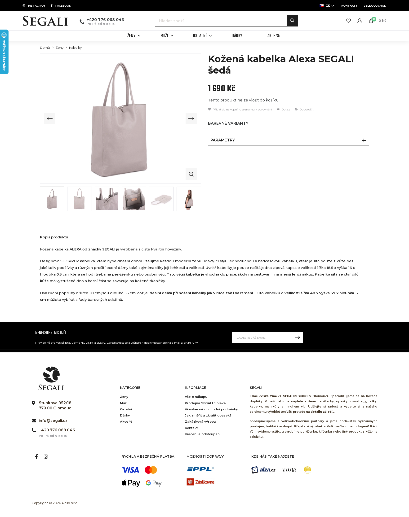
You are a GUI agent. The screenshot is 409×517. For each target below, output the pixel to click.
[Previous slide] (49, 118)
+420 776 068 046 (105, 20)
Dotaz (285, 109)
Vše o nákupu (196, 397)
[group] (120, 118)
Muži (124, 403)
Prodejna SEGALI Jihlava (205, 403)
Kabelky (75, 47)
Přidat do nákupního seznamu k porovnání (242, 109)
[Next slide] (191, 118)
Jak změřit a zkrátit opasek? (208, 415)
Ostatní (126, 409)
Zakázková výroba (200, 421)
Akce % (126, 421)
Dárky (125, 415)
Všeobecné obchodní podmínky (211, 409)
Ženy (59, 47)
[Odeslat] (297, 337)
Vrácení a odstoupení (203, 434)
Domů (45, 47)
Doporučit (306, 109)
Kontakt (191, 428)
